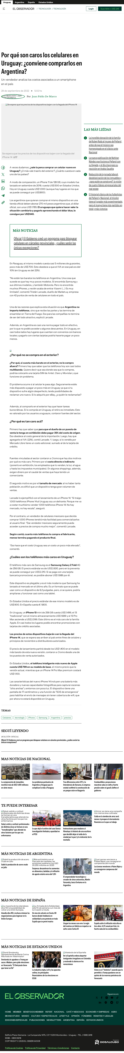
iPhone (31, 717)
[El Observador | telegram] (111, 1002)
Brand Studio (12, 1016)
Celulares (7, 717)
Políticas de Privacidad (35, 1048)
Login (91, 8)
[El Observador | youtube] (112, 997)
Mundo (25, 1016)
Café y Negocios (75, 1012)
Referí (48, 1012)
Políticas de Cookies (14, 1048)
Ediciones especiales (16, 1020)
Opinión (75, 1016)
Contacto (75, 1048)
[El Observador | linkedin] (100, 1002)
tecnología (19, 717)
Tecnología (45, 9)
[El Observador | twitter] (97, 997)
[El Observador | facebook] (102, 997)
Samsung (43, 717)
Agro (114, 1012)
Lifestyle (64, 1016)
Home (8, 1012)
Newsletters (54, 1020)
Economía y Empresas (97, 1012)
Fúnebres (86, 1016)
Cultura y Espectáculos (44, 1016)
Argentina (19, 2)
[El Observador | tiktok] (117, 997)
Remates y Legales (103, 1016)
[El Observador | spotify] (105, 1002)
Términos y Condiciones (58, 1048)
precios (67, 717)
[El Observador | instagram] (106, 997)
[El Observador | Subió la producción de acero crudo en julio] (15, 861)
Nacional (59, 1012)
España (31, 2)
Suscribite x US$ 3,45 (110, 8)
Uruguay (7, 2)
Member (17, 1012)
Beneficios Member (33, 1012)
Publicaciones (37, 1020)
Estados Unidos (46, 2)
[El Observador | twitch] (117, 1002)
